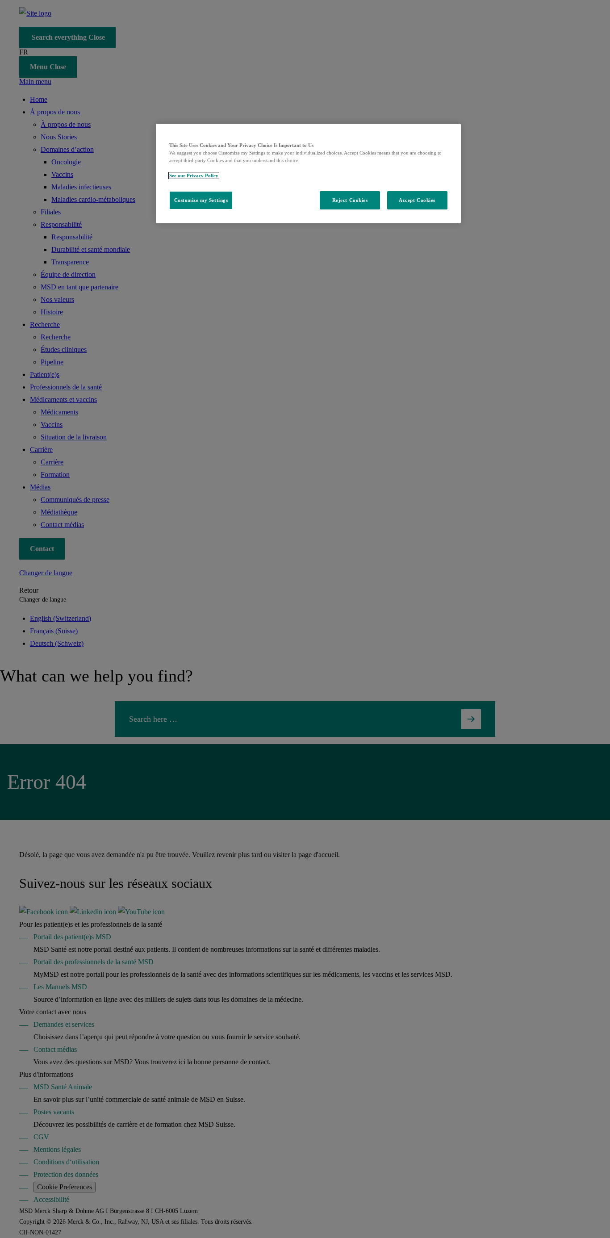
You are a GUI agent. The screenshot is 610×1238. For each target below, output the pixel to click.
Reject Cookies (350, 200)
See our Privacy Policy (193, 175)
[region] (308, 173)
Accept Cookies (417, 200)
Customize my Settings (201, 200)
